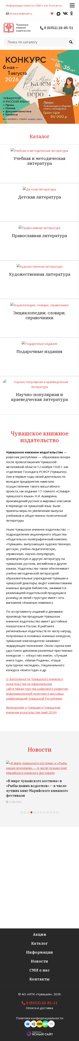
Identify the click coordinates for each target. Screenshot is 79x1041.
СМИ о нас (41, 5)
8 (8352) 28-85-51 (58, 28)
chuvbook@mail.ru (20, 13)
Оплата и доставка (39, 1008)
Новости (28, 5)
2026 (57, 994)
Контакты (55, 5)
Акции (39, 934)
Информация (14, 5)
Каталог (39, 943)
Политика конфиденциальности (39, 1018)
